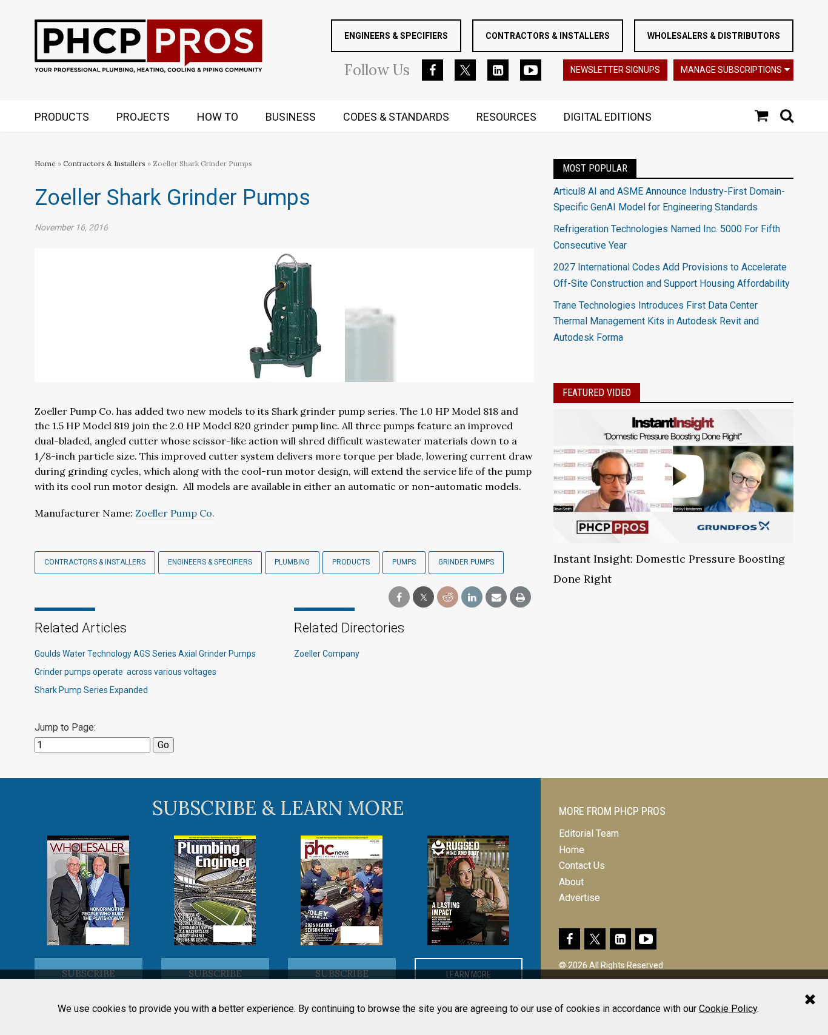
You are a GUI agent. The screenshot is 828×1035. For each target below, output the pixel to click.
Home (45, 163)
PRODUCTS (62, 116)
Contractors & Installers (548, 36)
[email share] (496, 597)
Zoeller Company (326, 653)
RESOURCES (506, 116)
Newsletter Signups (615, 70)
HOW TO (217, 116)
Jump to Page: (65, 727)
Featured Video (597, 392)
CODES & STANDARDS (396, 116)
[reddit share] (447, 597)
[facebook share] (399, 597)
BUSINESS (290, 116)
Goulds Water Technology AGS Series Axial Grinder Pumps (145, 653)
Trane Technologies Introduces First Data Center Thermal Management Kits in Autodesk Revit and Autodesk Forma (656, 321)
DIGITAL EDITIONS (608, 116)
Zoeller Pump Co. (175, 513)
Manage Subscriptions (731, 70)
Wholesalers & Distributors (713, 36)
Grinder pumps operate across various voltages (126, 672)
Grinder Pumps (466, 562)
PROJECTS (143, 116)
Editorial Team (589, 833)
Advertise (579, 897)
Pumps (404, 562)
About (571, 882)
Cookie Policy (728, 1008)
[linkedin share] (471, 597)
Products (351, 562)
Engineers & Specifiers (396, 36)
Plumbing (292, 562)
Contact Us (582, 865)
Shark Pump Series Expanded (91, 690)
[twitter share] (423, 597)
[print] (520, 597)
